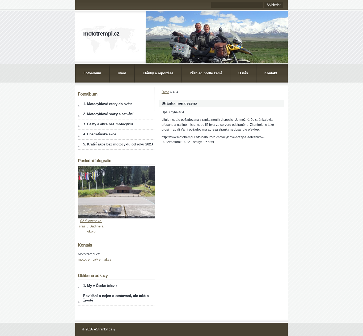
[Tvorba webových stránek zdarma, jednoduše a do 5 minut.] (114, 330)
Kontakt (270, 73)
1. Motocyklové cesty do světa (107, 104)
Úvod (122, 73)
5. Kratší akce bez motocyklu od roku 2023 (118, 144)
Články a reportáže (158, 73)
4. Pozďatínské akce (99, 134)
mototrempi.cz (101, 33)
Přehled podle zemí (206, 73)
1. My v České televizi (101, 286)
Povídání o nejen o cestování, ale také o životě (116, 298)
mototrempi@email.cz (95, 259)
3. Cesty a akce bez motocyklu (108, 124)
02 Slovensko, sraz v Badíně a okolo (91, 226)
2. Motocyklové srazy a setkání (108, 114)
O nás (243, 73)
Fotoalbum (92, 73)
